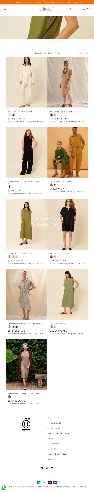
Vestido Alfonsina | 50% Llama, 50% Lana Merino (24, 182)
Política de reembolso (44, 486)
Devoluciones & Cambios (58, 433)
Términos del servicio (79, 486)
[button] (4, 8)
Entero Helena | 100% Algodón (20, 111)
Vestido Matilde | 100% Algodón (62, 324)
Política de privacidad (62, 486)
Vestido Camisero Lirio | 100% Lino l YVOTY (25, 324)
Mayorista (51, 449)
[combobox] (87, 9)
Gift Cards (51, 459)
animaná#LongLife (55, 428)
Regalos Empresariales (57, 454)
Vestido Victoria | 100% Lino (61, 253)
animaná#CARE (54, 423)
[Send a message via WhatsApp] (4, 488)
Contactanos (52, 418)
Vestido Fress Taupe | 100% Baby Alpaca (24, 394)
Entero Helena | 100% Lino (60, 182)
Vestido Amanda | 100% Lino (19, 253)
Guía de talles (53, 444)
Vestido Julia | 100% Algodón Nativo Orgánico (68, 111)
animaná (16, 487)
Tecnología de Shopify (27, 487)
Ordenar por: (40, 53)
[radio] (9, 114)
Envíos (50, 439)
